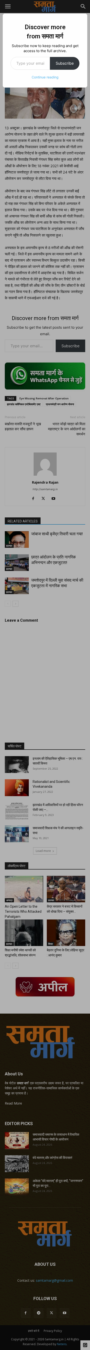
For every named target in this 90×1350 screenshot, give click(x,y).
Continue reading (45, 77)
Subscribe (65, 63)
